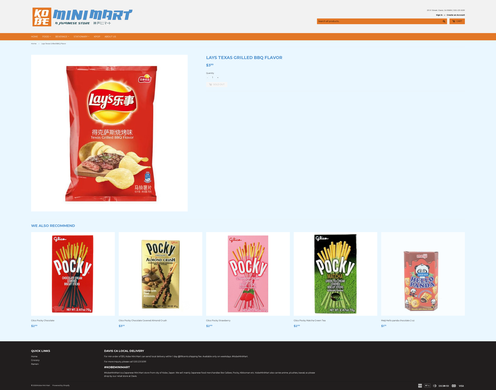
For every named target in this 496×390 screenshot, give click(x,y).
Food (45, 36)
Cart (459, 21)
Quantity (210, 73)
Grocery (35, 360)
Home (34, 36)
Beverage (61, 36)
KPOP (97, 36)
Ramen (35, 364)
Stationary (81, 36)
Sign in (439, 15)
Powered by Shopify (60, 385)
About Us (110, 36)
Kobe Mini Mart (43, 385)
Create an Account (456, 15)
